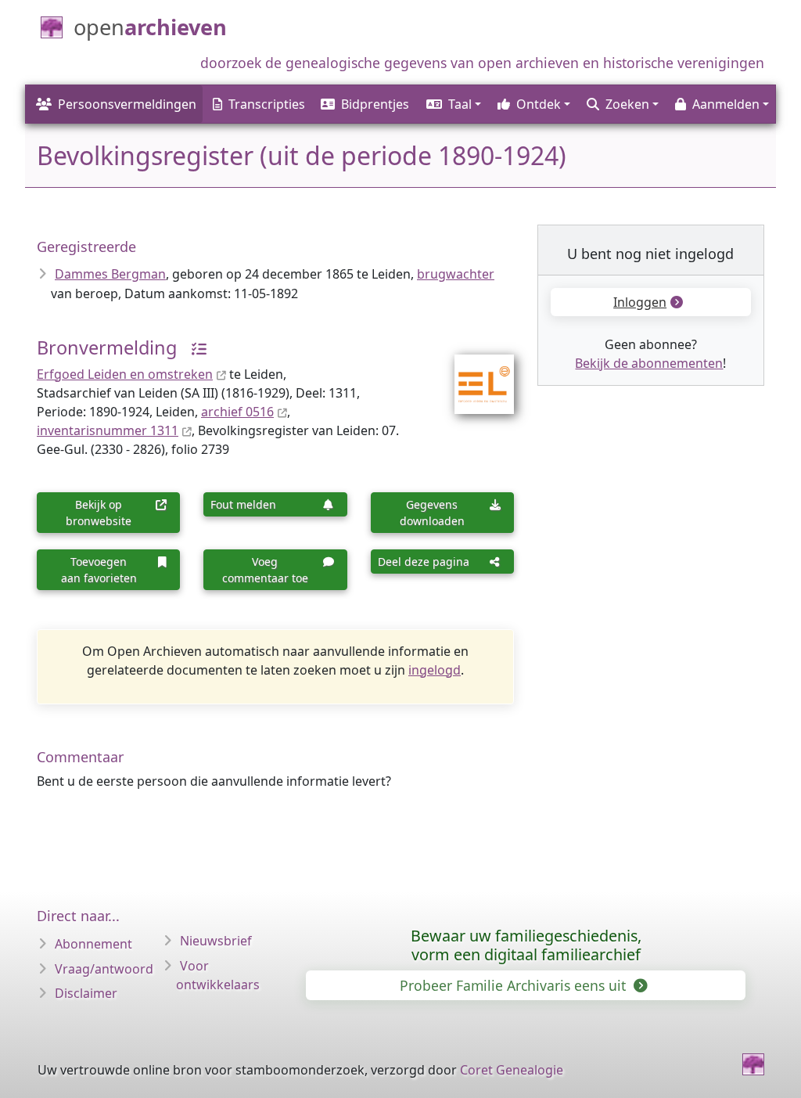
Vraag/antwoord (104, 968)
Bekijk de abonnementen (649, 363)
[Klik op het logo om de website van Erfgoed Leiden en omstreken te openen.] (474, 373)
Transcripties (266, 104)
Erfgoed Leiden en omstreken (125, 374)
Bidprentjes (375, 104)
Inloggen (639, 302)
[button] (452, 104)
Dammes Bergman (110, 274)
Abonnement (93, 943)
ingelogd (434, 670)
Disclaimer (86, 993)
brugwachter (455, 274)
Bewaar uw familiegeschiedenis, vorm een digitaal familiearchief (526, 945)
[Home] (753, 1064)
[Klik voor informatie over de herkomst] (193, 347)
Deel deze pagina (423, 561)
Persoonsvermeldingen (127, 104)
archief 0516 (237, 411)
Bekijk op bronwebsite (98, 512)
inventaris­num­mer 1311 (107, 430)
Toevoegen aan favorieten (99, 569)
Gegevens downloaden (432, 512)
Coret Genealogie (511, 1069)
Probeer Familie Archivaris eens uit (515, 985)
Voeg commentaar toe (265, 569)
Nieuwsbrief (216, 940)
